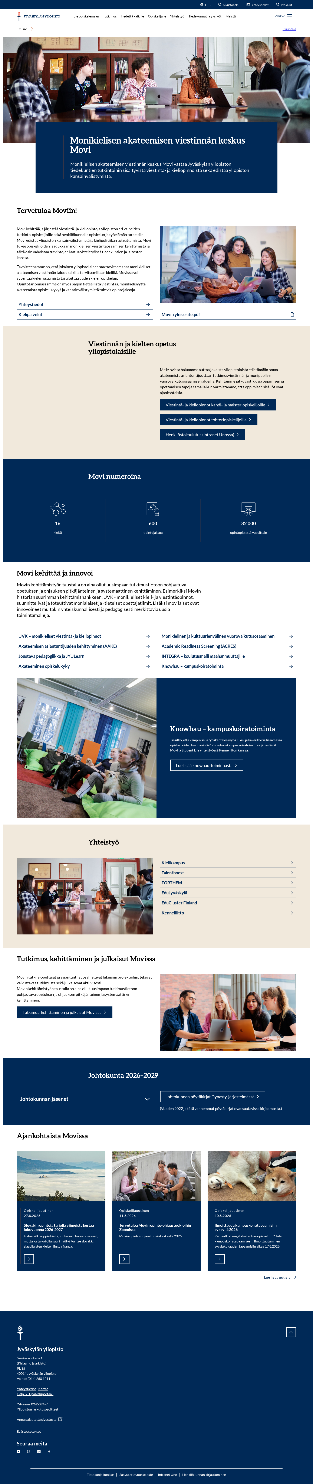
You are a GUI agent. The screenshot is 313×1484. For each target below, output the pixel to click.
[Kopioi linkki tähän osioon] (80, 210)
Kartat (43, 1389)
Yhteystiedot (26, 1389)
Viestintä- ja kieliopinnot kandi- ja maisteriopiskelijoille (215, 404)
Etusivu (23, 29)
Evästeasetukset (29, 1431)
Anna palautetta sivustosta (36, 1419)
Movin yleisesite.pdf (181, 314)
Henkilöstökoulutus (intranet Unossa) (200, 434)
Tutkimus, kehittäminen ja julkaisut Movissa (62, 1012)
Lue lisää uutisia (277, 1277)
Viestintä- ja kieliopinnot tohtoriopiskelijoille (206, 419)
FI (206, 6)
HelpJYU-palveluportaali (35, 1394)
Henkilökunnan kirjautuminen (204, 1474)
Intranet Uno (167, 1474)
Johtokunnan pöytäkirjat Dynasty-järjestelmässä (210, 1096)
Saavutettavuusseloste (136, 1474)
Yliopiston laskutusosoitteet (37, 1409)
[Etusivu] (38, 16)
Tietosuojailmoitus (100, 1474)
